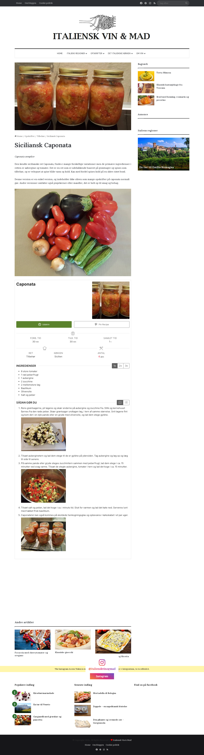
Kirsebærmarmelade (43, 693)
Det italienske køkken (119, 53)
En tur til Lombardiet (153, 167)
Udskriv (46, 324)
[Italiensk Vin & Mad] (102, 27)
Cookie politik (46, 3)
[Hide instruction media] (126, 402)
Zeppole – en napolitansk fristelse (110, 706)
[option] (163, 154)
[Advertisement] (73, 592)
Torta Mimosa (164, 72)
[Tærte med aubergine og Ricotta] (113, 642)
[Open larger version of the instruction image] (43, 450)
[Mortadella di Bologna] (82, 697)
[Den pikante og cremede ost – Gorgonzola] (82, 723)
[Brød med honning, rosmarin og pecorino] (146, 100)
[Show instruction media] (120, 402)
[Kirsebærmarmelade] (23, 696)
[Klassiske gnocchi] (73, 640)
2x (120, 365)
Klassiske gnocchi (64, 652)
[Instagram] (102, 663)
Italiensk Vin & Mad (122, 740)
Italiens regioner (76, 53)
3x (126, 365)
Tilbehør (41, 136)
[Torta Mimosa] (146, 76)
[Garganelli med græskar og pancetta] (23, 720)
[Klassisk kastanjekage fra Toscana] (146, 88)
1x (114, 365)
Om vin (139, 53)
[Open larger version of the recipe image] (110, 300)
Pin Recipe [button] (103, 324)
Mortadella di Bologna (104, 693)
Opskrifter (96, 53)
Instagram (102, 676)
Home (19, 3)
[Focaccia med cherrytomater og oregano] (32, 640)
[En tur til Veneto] (23, 708)
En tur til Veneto (41, 704)
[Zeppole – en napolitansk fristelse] (82, 710)
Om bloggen (30, 3)
